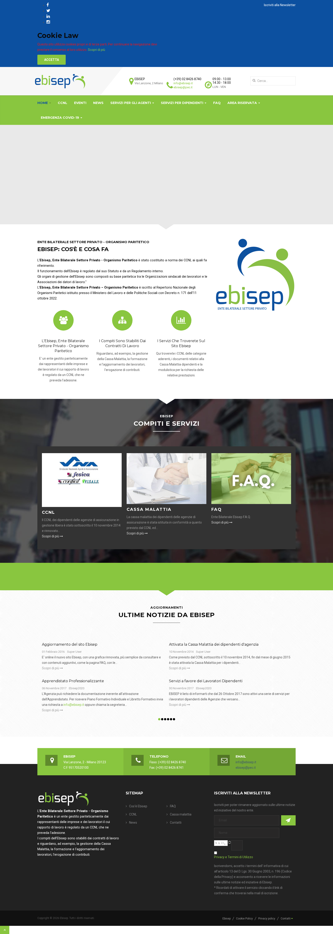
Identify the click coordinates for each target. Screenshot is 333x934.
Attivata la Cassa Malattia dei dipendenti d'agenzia (213, 644)
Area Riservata (242, 103)
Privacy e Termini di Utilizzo (233, 857)
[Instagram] (48, 22)
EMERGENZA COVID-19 (60, 118)
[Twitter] (48, 10)
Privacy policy (266, 918)
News (98, 103)
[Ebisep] (60, 81)
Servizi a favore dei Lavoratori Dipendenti (205, 681)
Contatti (175, 822)
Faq (216, 509)
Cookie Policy (244, 918)
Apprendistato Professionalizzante (73, 681)
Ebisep (226, 918)
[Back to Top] (4, 930)
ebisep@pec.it (183, 87)
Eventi (80, 103)
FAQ (217, 103)
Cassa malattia (149, 509)
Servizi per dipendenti (182, 103)
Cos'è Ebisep (138, 806)
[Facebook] (47, 4)
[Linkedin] (48, 16)
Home (43, 103)
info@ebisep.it (183, 83)
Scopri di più (96, 50)
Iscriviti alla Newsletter (280, 5)
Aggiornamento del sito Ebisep (69, 644)
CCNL (62, 103)
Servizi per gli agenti (131, 103)
